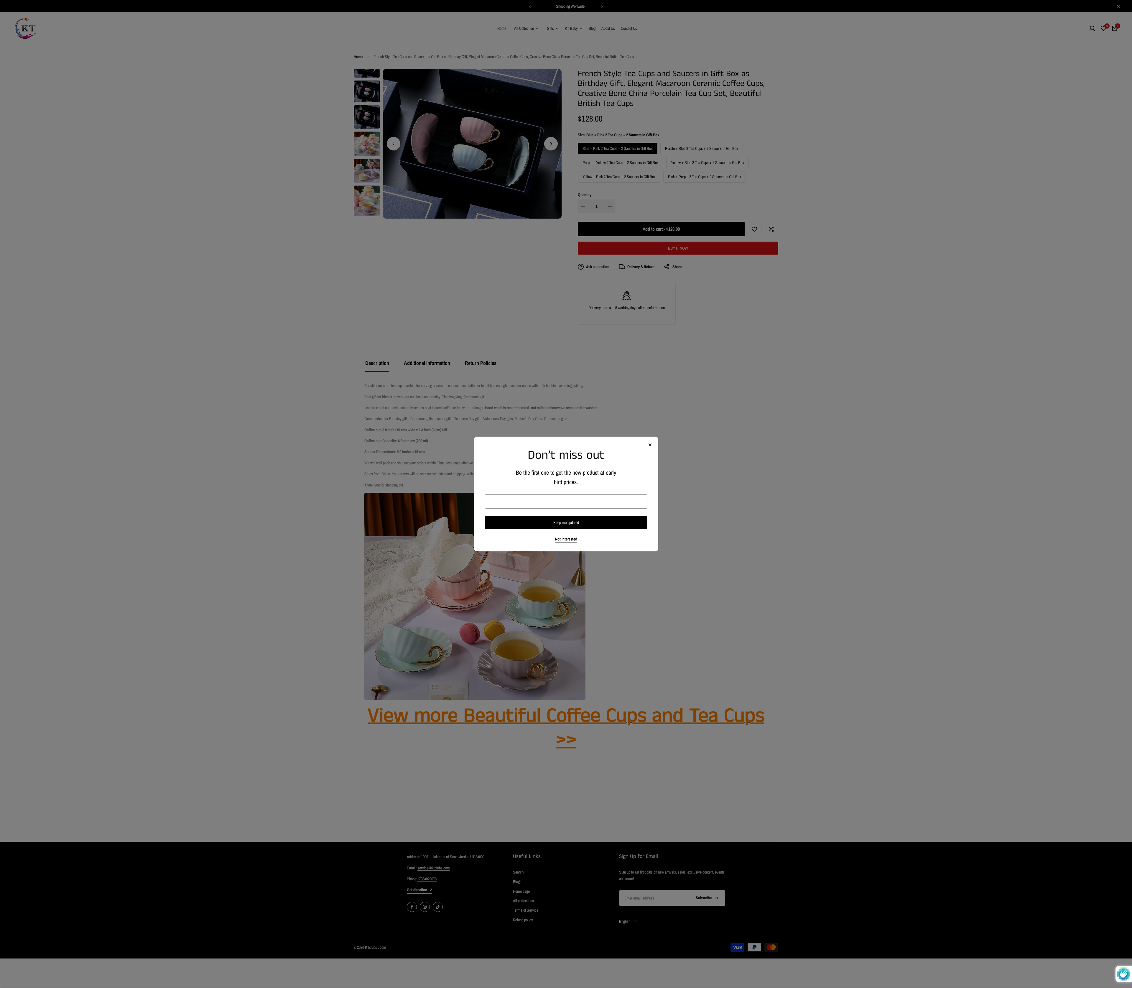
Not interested (566, 539)
